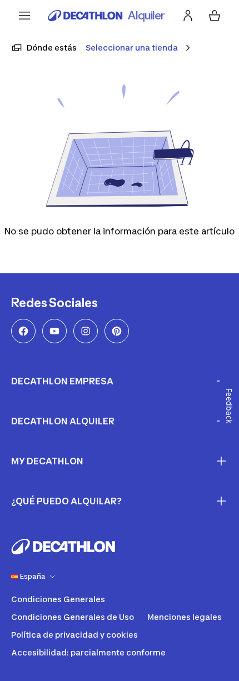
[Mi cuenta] (188, 15)
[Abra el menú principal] (24, 15)
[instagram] (85, 331)
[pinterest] (116, 331)
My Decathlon (47, 461)
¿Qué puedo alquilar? (66, 501)
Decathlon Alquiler (62, 421)
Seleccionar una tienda (132, 47)
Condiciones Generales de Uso (72, 617)
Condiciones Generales (58, 599)
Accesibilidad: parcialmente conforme (88, 652)
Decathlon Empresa (62, 381)
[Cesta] (214, 15)
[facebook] (23, 331)
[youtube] (54, 331)
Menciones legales (184, 617)
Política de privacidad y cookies (74, 634)
